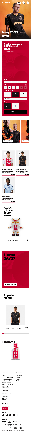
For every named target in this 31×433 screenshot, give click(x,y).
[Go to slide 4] (15, 362)
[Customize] (5, 153)
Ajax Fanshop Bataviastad (5, 399)
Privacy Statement (7, 379)
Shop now (6, 36)
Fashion (18, 379)
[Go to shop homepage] (6, 2)
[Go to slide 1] (6, 288)
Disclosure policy (6, 381)
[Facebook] (10, 415)
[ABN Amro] (15, 422)
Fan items (18, 381)
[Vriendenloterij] (9, 425)
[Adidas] (9, 422)
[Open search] (23, 2)
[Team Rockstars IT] (21, 425)
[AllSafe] (15, 428)
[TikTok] (17, 415)
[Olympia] (9, 428)
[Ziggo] (4, 422)
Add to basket (15, 112)
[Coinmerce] (4, 428)
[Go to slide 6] (23, 362)
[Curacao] (4, 425)
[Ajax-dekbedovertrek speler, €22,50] (15, 350)
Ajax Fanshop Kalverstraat (5, 395)
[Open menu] (27, 2)
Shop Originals (7, 141)
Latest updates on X (7, 377)
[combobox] (15, 82)
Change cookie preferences (6, 386)
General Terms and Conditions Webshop (7, 383)
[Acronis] (21, 422)
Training (18, 377)
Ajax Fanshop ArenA (7, 393)
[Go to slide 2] (15, 288)
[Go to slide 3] (24, 288)
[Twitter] (3, 415)
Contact (4, 375)
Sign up (5, 408)
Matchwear (19, 375)
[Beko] (21, 428)
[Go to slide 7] (27, 362)
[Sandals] (15, 425)
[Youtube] (14, 415)
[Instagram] (6, 415)
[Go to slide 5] (19, 362)
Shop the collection (10, 284)
